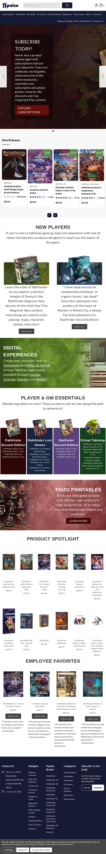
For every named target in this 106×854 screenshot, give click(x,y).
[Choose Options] (32, 167)
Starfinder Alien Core (66, 457)
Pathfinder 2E (52, 784)
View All (49, 832)
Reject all (22, 849)
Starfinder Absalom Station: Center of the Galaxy (65, 190)
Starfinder (31, 14)
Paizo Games (79, 14)
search (67, 5)
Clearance (97, 14)
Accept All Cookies (41, 849)
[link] (15, 196)
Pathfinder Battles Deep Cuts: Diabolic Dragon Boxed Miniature (97, 645)
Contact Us (98, 21)
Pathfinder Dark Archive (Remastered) (9, 584)
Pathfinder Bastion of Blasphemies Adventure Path (91, 190)
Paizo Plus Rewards (83, 21)
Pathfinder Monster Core (13, 457)
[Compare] (16, 167)
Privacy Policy (67, 844)
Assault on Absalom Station (39, 191)
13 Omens (41, 14)
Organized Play (35, 821)
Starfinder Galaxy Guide (66, 449)
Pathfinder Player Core (13, 449)
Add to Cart (26, 331)
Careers (31, 817)
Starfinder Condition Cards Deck (9, 643)
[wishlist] (22, 167)
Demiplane (11, 365)
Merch (89, 14)
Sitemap (32, 829)
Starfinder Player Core (66, 451)
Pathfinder (20, 14)
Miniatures (67, 14)
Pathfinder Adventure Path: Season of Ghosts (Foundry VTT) (92, 466)
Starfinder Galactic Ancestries (79, 584)
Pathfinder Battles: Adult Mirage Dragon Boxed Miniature (14, 189)
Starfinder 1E (52, 798)
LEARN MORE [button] (78, 520)
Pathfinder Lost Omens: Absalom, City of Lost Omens (39, 462)
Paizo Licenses (34, 825)
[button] (32, 110)
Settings (9, 849)
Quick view (11, 167)
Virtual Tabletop (54, 14)
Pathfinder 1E (52, 780)
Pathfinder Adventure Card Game (51, 819)
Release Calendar (65, 21)
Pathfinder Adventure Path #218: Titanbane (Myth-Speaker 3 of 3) (66, 706)
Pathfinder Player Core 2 (13, 451)
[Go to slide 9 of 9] (49, 215)
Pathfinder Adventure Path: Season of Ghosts (93, 706)
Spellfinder (44, 640)
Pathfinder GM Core (13, 454)
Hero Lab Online (38, 365)
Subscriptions (9, 14)
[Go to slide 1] (3, 76)
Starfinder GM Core (66, 454)
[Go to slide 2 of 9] (55, 215)
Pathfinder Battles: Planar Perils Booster (79, 643)
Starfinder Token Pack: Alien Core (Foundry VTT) (93, 452)
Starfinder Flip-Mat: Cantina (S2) (26, 643)
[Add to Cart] (6, 167)
